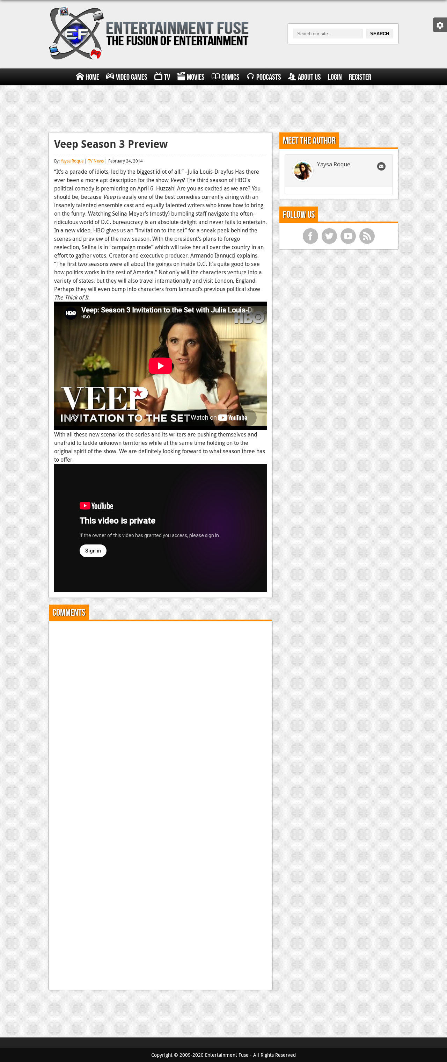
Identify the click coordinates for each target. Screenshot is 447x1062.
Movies (196, 77)
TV (167, 77)
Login (335, 77)
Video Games (131, 77)
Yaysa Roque (72, 161)
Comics (230, 77)
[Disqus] (160, 714)
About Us (309, 77)
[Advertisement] (223, 107)
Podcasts (268, 77)
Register (360, 77)
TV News (96, 161)
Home (92, 77)
